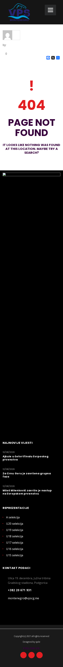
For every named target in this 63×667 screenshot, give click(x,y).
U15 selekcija (14, 555)
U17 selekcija (14, 543)
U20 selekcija (14, 524)
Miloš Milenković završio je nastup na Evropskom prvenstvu (27, 492)
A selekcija (13, 517)
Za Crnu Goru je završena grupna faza (27, 475)
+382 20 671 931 (20, 590)
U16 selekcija (14, 549)
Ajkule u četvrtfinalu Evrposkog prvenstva (25, 458)
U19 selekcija (14, 530)
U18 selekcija (14, 536)
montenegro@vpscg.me (23, 598)
